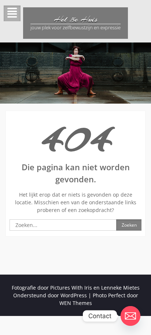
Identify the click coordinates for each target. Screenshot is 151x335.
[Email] (130, 316)
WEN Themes (75, 302)
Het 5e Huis (75, 19)
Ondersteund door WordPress (50, 295)
